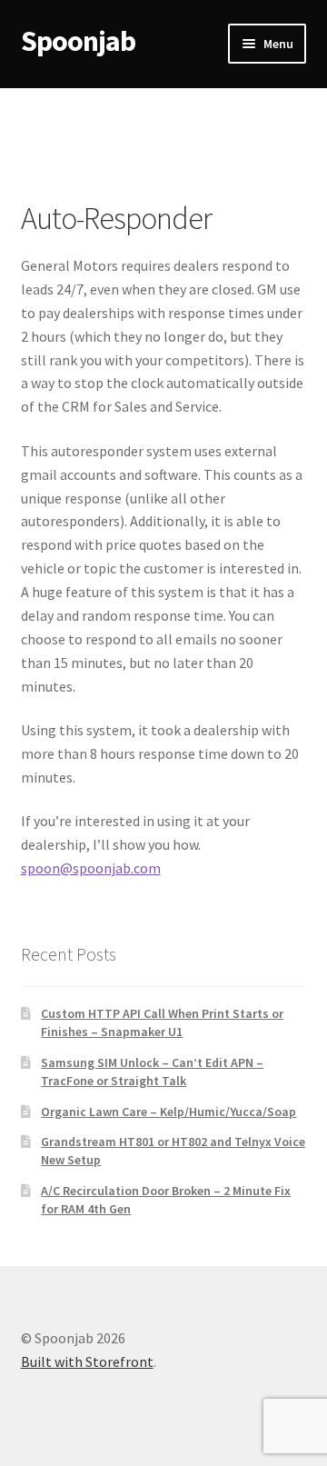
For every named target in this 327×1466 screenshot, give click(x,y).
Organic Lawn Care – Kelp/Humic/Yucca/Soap (168, 1111)
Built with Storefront (87, 1361)
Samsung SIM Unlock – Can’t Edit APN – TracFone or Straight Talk (152, 1071)
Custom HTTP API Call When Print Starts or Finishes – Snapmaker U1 (162, 1022)
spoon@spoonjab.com (91, 868)
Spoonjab (78, 41)
